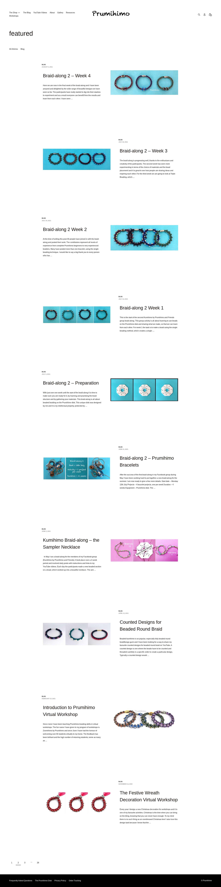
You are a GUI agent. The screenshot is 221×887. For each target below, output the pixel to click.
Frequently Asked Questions (20, 881)
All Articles (13, 49)
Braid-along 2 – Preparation (71, 382)
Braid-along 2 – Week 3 (143, 150)
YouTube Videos (40, 13)
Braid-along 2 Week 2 (65, 229)
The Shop (13, 13)
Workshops (13, 16)
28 (38, 863)
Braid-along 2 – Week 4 (67, 75)
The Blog (27, 13)
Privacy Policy (60, 881)
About (52, 13)
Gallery (60, 13)
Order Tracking (75, 881)
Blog (22, 49)
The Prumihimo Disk (43, 881)
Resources (70, 13)
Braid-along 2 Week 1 (142, 307)
